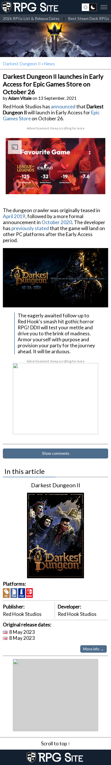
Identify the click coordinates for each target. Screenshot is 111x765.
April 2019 (14, 216)
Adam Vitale (20, 98)
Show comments (55, 453)
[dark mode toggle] (89, 7)
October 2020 (57, 222)
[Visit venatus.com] (94, 185)
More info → (93, 649)
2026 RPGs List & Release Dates (31, 18)
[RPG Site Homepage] (30, 7)
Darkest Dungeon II (22, 63)
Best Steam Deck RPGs (88, 18)
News (49, 63)
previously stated (30, 228)
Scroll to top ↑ (55, 743)
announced (63, 106)
